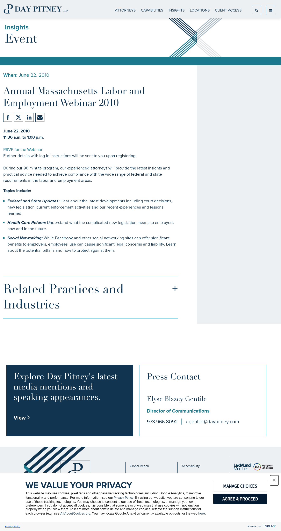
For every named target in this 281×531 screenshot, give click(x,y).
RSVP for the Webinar (22, 149)
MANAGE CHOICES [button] (240, 486)
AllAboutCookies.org (75, 513)
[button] (274, 480)
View (22, 418)
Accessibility (191, 466)
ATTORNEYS (125, 10)
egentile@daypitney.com (212, 421)
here (201, 513)
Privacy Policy (124, 497)
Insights (176, 10)
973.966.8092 (162, 421)
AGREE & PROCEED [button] (240, 499)
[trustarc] (269, 526)
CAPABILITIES (152, 10)
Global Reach (139, 466)
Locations (200, 10)
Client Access (228, 10)
